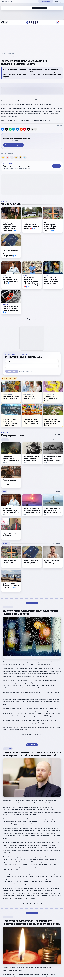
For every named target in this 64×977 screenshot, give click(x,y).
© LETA (23, 57)
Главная (3, 53)
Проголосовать (11, 371)
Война (4, 491)
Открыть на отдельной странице (32, 734)
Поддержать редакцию (45, 1)
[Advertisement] (32, 42)
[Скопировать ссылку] (35, 129)
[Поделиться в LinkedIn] (17, 129)
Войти (56, 1)
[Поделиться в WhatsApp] (10, 129)
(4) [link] (13, 230)
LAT (6, 22)
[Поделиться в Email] (32, 129)
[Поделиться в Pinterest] (24, 129)
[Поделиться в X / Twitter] (6, 129)
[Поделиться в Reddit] (21, 129)
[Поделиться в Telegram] (13, 129)
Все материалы (58, 439)
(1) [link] (31, 228)
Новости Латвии (11, 53)
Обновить (58, 434)
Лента (24, 8)
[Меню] (61, 22)
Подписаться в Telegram (13, 145)
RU (3, 22)
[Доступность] (61, 1)
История (5, 439)
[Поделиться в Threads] (28, 129)
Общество (5, 543)
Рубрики (39, 8)
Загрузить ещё (32, 319)
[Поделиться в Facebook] (2, 129)
